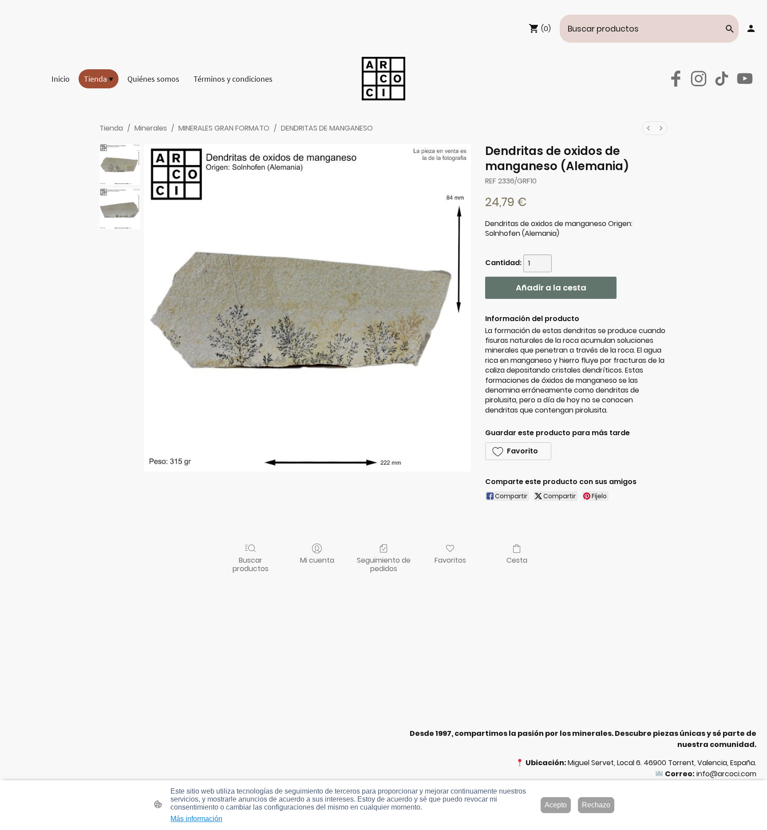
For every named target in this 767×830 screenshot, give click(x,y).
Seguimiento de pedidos (384, 564)
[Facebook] (676, 79)
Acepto (556, 805)
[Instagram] (699, 79)
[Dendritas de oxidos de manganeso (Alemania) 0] (119, 164)
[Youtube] (745, 79)
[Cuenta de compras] (751, 28)
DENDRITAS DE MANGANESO (327, 128)
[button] (729, 29)
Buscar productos (251, 564)
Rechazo (596, 805)
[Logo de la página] (383, 78)
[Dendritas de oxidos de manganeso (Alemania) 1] (119, 208)
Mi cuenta (317, 559)
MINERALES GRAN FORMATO (223, 128)
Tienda (111, 128)
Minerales (150, 128)
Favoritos (450, 559)
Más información (196, 818)
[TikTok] (722, 79)
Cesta (516, 559)
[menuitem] (648, 128)
